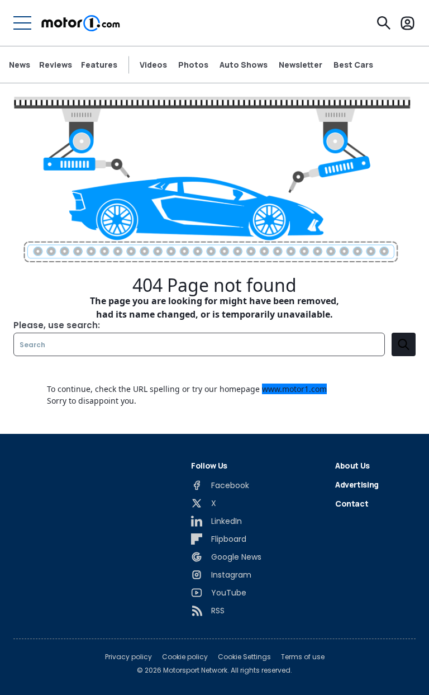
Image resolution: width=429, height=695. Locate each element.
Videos (153, 65)
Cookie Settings (244, 657)
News (19, 64)
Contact (352, 503)
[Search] (383, 23)
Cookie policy (185, 657)
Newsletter (300, 65)
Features (99, 64)
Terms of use (303, 657)
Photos (193, 65)
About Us (352, 465)
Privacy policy (128, 657)
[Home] (80, 23)
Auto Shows (244, 65)
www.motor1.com (294, 389)
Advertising (357, 484)
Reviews (55, 64)
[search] (404, 344)
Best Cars (353, 65)
